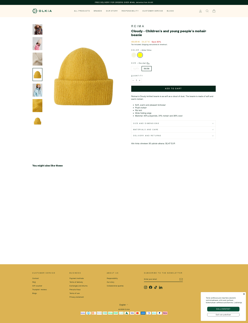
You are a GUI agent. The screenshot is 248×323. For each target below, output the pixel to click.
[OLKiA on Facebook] (150, 287)
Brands (98, 11)
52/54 (136, 69)
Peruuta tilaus (74, 290)
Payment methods (76, 278)
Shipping (145, 44)
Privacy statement (76, 297)
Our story (112, 11)
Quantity (137, 76)
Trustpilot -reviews (39, 290)
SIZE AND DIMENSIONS (146, 123)
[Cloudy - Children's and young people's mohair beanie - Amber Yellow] (37, 246)
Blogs (170, 11)
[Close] (244, 294)
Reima (138, 26)
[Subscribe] (181, 279)
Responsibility (130, 11)
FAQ (34, 282)
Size (138, 63)
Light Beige (133, 55)
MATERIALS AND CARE (145, 130)
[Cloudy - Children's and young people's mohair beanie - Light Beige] (34, 246)
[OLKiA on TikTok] (155, 287)
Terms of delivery (76, 282)
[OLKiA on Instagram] (145, 287)
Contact (35, 278)
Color (141, 50)
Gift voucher (37, 286)
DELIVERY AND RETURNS (147, 136)
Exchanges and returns (78, 286)
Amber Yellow (140, 55)
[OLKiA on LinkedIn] (160, 287)
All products (82, 11)
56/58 (146, 69)
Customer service (152, 11)
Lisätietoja (238, 303)
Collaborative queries (115, 286)
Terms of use (74, 293)
